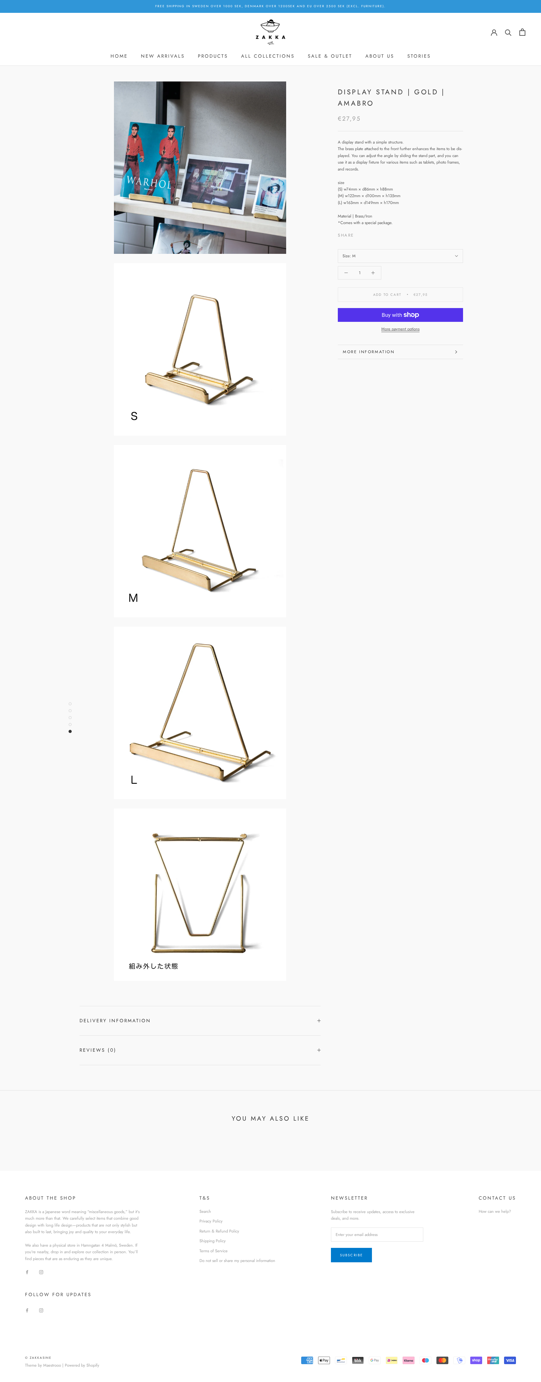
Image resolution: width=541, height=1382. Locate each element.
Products (213, 56)
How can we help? (495, 1211)
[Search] (508, 32)
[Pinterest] (376, 233)
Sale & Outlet (330, 56)
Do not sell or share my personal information (237, 1261)
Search (205, 1211)
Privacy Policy (211, 1221)
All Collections (268, 56)
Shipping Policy (212, 1241)
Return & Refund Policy (219, 1231)
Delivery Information (115, 1020)
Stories (419, 56)
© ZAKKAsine (38, 1357)
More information (369, 352)
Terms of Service (213, 1251)
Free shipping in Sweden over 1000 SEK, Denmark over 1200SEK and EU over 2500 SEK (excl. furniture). (270, 6)
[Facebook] (360, 233)
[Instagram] (41, 1271)
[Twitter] (368, 233)
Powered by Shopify (82, 1365)
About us (379, 56)
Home (119, 56)
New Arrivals (163, 56)
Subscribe (351, 1255)
